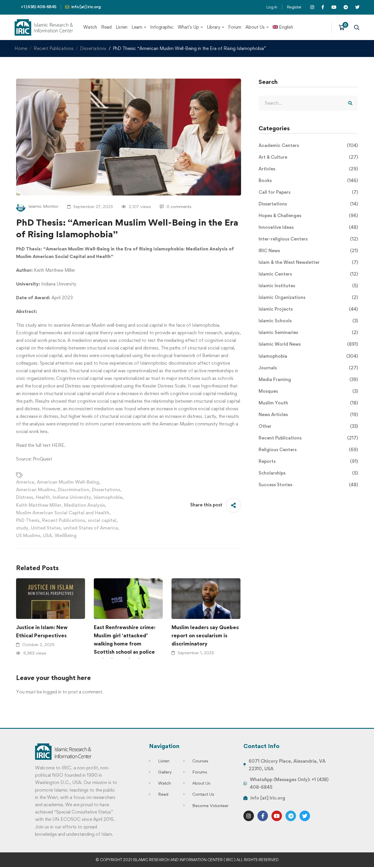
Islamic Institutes (308, 285)
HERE (58, 445)
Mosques (308, 391)
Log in (271, 6)
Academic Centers (308, 145)
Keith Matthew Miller (38, 505)
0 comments (179, 206)
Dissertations (93, 48)
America (25, 482)
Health (43, 497)
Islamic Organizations (308, 297)
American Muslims (35, 489)
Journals (308, 368)
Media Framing (308, 379)
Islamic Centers (308, 274)
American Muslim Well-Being (68, 482)
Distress (24, 497)
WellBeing (66, 535)
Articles (308, 169)
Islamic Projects (308, 309)
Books (308, 180)
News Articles (308, 414)
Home (21, 48)
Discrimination (73, 489)
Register (294, 6)
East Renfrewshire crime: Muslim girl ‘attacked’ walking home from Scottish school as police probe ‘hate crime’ (124, 643)
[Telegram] (290, 816)
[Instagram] (248, 816)
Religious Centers (308, 449)
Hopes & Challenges (308, 215)
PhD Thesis (27, 520)
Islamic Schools (308, 320)
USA (47, 535)
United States (46, 528)
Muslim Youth (308, 403)
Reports (308, 461)
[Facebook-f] (262, 816)
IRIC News (308, 250)
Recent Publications (54, 48)
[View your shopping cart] (343, 27)
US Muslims (28, 535)
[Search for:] (308, 103)
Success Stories (308, 484)
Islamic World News (308, 344)
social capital (102, 520)
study (22, 528)
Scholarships (308, 473)
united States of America (90, 528)
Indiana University (72, 497)
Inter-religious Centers (308, 239)
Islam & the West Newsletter (308, 262)
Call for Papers (308, 192)
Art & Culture (308, 157)
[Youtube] (276, 816)
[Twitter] (304, 816)
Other (308, 426)
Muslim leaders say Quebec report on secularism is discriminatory (205, 635)
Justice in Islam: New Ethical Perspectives (41, 631)
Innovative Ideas (308, 227)
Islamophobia (108, 497)
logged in (52, 692)
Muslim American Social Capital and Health (62, 512)
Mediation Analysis (84, 505)
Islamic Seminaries (308, 332)
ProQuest (42, 459)
